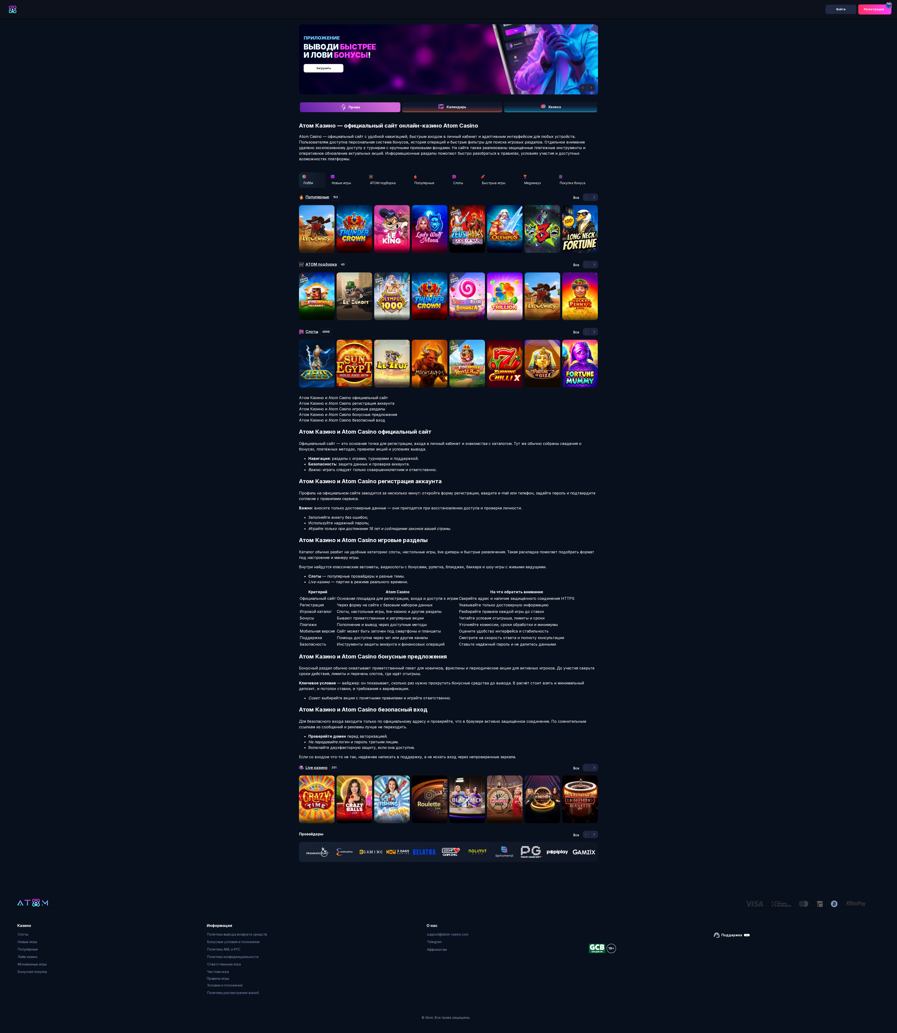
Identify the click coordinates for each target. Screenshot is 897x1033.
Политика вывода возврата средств (237, 934)
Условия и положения (224, 985)
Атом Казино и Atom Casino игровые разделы (342, 409)
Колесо (554, 107)
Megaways (532, 183)
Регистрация (874, 9)
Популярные (424, 183)
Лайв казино (28, 957)
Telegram (434, 942)
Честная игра (218, 972)
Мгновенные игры (32, 964)
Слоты (458, 183)
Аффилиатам (437, 949)
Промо (354, 107)
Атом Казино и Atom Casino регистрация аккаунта (346, 403)
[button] (583, 87)
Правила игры (218, 978)
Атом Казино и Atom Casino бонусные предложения (348, 414)
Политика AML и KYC (223, 949)
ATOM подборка (383, 183)
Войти (841, 9)
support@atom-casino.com (447, 934)
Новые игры (341, 183)
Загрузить (453, 66)
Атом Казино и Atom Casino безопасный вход (342, 420)
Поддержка (731, 935)
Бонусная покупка (32, 972)
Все (576, 197)
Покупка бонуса (572, 183)
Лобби (308, 183)
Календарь (456, 107)
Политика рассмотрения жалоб (233, 993)
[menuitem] (32, 934)
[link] (317, 852)
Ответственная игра (224, 964)
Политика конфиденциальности (233, 957)
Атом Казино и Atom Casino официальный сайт (343, 397)
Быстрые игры (493, 183)
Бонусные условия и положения (233, 942)
